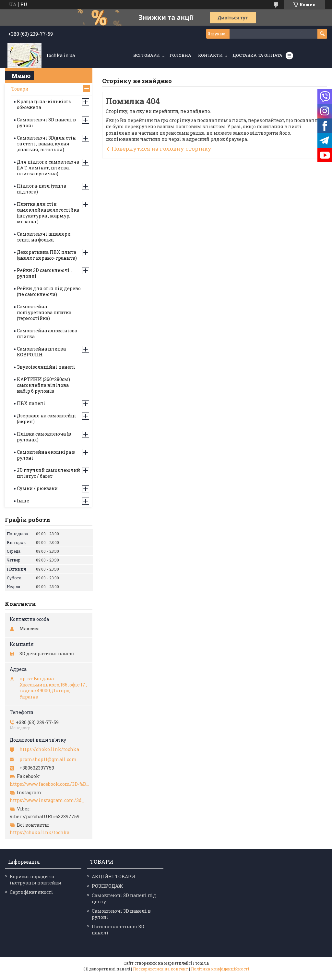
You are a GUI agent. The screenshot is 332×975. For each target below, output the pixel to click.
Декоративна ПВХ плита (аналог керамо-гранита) (47, 255)
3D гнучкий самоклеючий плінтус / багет (48, 473)
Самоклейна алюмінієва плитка (47, 333)
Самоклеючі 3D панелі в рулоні (46, 123)
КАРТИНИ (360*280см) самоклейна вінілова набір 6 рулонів (43, 385)
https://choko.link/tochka (49, 749)
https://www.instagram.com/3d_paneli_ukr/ (49, 800)
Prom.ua (201, 963)
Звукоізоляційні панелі (46, 367)
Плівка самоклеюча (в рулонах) (44, 437)
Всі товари (146, 55)
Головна (180, 55)
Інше (23, 501)
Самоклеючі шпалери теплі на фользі (44, 237)
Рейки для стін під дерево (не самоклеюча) (49, 291)
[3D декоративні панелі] (24, 56)
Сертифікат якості (31, 892)
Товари (20, 89)
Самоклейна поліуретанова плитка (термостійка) (44, 312)
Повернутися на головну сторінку (161, 148)
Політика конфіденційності (220, 968)
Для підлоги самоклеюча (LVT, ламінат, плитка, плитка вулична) (48, 168)
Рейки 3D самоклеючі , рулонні (44, 273)
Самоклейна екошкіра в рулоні (46, 455)
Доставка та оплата (257, 55)
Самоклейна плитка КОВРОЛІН (41, 352)
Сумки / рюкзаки (37, 488)
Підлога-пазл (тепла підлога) (41, 189)
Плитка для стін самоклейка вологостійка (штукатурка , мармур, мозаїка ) (48, 213)
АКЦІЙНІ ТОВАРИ (113, 876)
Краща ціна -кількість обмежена (44, 104)
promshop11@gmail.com (48, 759)
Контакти (210, 55)
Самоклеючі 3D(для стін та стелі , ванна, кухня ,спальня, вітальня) (46, 144)
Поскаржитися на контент (160, 968)
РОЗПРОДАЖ (107, 886)
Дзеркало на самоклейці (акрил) (46, 419)
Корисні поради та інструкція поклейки (35, 879)
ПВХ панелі (31, 403)
